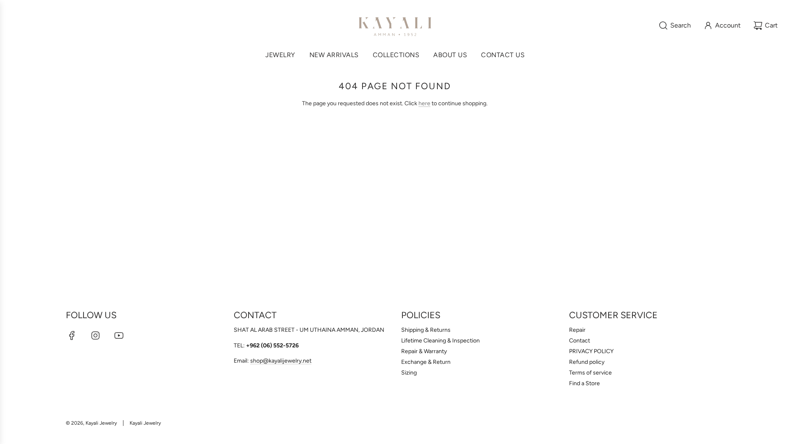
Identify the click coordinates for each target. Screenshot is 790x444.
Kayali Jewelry (145, 423)
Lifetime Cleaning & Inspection (440, 340)
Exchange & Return (426, 361)
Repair (577, 329)
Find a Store (584, 383)
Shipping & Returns (426, 329)
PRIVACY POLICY (591, 351)
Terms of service (590, 372)
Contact (579, 340)
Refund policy (586, 361)
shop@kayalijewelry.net (280, 360)
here (424, 103)
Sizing (409, 372)
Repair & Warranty (424, 351)
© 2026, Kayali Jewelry (91, 423)
